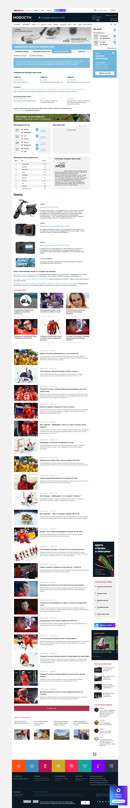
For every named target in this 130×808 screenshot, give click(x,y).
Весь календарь (112, 48)
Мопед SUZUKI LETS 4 (49, 207)
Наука (50, 24)
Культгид (63, 24)
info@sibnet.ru (18, 796)
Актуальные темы (103, 582)
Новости (29, 10)
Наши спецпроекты (21, 779)
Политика (17, 24)
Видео (36, 10)
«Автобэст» (58, 171)
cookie (71, 802)
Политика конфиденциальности (99, 782)
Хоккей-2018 (20, 290)
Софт (42, 10)
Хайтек (43, 24)
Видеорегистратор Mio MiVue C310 (54, 245)
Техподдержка (60, 776)
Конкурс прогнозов (61, 51)
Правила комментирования (98, 778)
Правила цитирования (96, 776)
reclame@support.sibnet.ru (41, 780)
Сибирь (56, 24)
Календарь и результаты (41, 51)
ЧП (38, 24)
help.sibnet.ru (58, 780)
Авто (74, 24)
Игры (69, 24)
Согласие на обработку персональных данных (103, 785)
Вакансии (78, 776)
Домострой (99, 633)
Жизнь (34, 24)
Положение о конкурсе (19, 55)
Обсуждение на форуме (36, 55)
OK (85, 802)
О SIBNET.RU (18, 776)
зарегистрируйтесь (47, 64)
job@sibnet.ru (79, 780)
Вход (113, 10)
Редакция (17, 792)
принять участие (105, 73)
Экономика (26, 24)
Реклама (37, 776)
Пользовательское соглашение (99, 780)
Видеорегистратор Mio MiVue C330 (54, 226)
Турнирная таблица (21, 51)
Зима (80, 24)
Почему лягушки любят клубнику (102, 652)
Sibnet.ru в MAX (61, 10)
